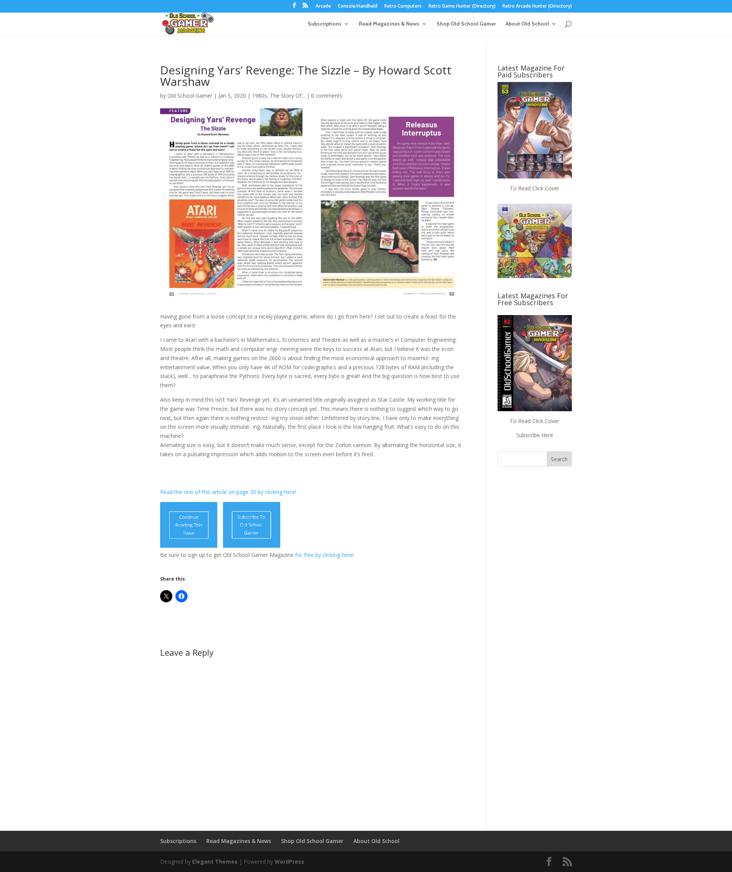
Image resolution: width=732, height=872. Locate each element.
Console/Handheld (357, 6)
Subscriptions (325, 24)
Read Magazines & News (389, 24)
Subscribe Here (534, 435)
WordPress (289, 861)
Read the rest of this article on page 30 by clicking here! (228, 492)
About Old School (527, 24)
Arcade (323, 6)
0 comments (326, 95)
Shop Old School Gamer (466, 24)
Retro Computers (403, 6)
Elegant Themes (215, 861)
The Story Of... (287, 95)
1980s (259, 95)
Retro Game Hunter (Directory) (462, 6)
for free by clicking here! (324, 554)
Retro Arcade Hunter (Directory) (537, 6)
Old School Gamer (189, 95)
